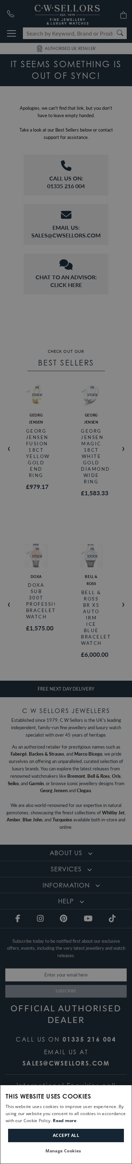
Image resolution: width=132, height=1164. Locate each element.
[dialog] (66, 1124)
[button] (66, 1151)
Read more (64, 1121)
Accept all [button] (66, 1135)
